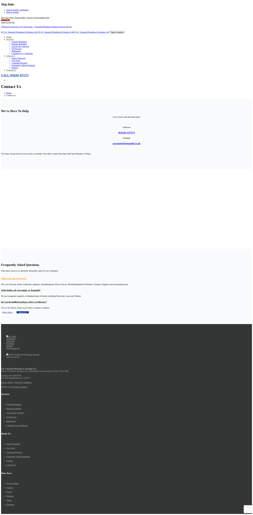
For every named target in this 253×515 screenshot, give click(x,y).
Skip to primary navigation (17, 10)
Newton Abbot (12, 483)
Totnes (9, 500)
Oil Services (11, 417)
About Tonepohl (13, 444)
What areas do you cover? (14, 278)
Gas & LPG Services (15, 413)
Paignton (10, 496)
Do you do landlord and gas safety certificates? (24, 302)
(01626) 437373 (126, 132)
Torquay (9, 488)
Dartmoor (10, 504)
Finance (9, 461)
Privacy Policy (7, 382)
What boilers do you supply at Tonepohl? (21, 290)
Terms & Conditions (23, 382)
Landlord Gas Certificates (17, 425)
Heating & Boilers (13, 409)
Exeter (9, 492)
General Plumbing (13, 404)
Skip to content (12, 12)
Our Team (10, 448)
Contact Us (11, 465)
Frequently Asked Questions (18, 456)
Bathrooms (10, 421)
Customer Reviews (14, 452)
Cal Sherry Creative (19, 387)
